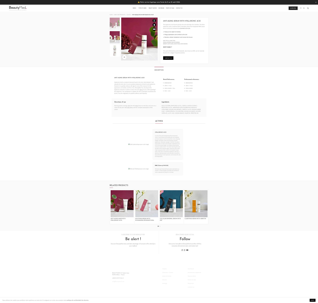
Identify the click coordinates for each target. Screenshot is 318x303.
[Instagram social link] (184, 250)
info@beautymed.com (118, 281)
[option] (115, 24)
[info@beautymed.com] (110, 281)
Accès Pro (293, 8)
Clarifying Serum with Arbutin (195, 218)
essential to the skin (185, 28)
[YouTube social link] (187, 250)
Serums (129, 14)
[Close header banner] (316, 2)
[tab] (159, 69)
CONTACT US (168, 58)
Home (111, 14)
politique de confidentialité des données (78, 300)
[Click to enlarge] (124, 57)
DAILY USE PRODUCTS (120, 14)
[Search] (308, 8)
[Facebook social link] (182, 250)
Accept (312, 300)
